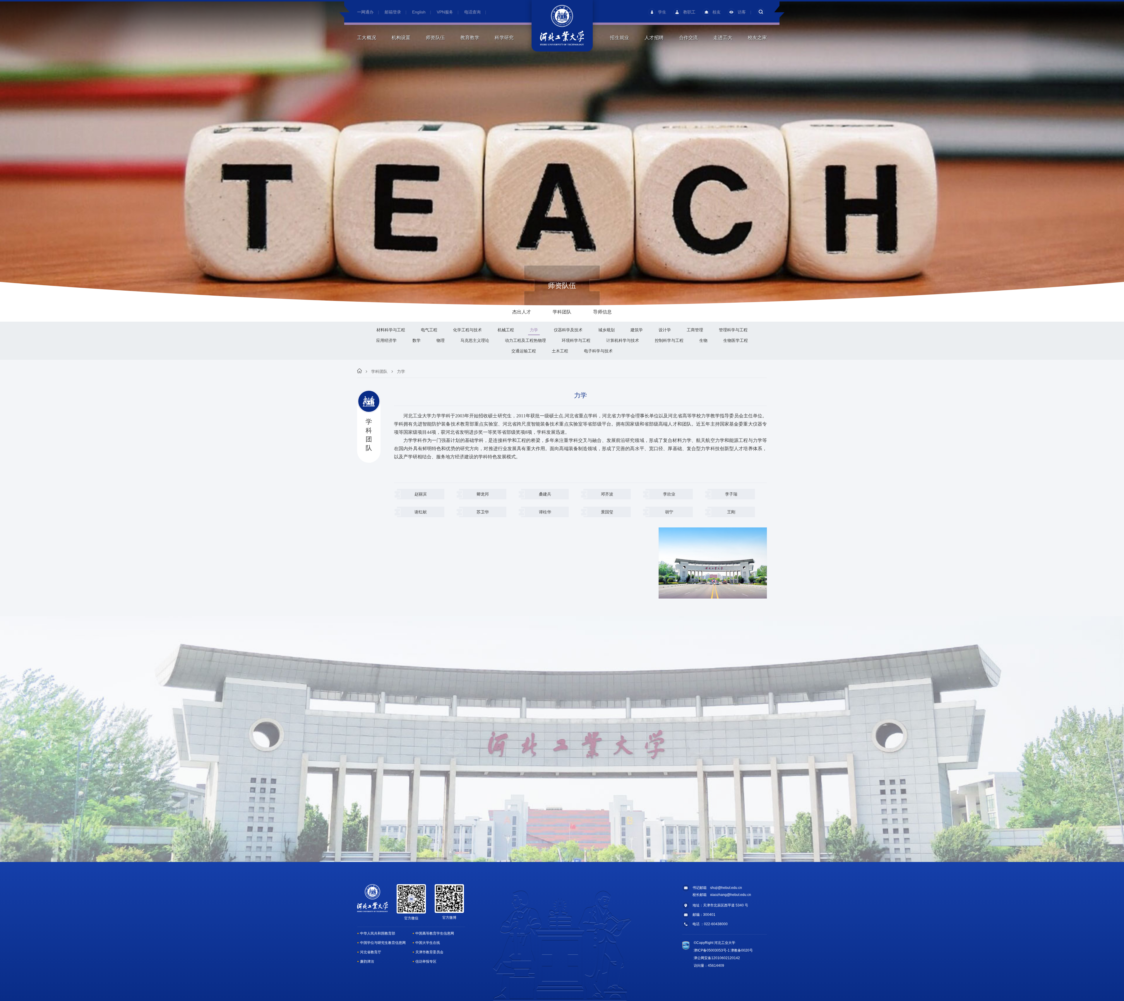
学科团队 (379, 371)
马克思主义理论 (474, 340)
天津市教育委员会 (429, 952)
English (419, 12)
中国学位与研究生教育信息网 (383, 943)
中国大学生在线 (427, 943)
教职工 (689, 12)
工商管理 (695, 330)
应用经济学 (386, 340)
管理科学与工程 (733, 330)
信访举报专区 (425, 961)
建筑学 (636, 330)
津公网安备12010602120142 (717, 958)
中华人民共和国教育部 (377, 933)
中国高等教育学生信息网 (434, 933)
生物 (703, 340)
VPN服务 (445, 12)
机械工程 (506, 330)
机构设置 (401, 37)
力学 (534, 330)
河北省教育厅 (370, 952)
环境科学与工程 (576, 340)
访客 (742, 12)
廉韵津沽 (367, 961)
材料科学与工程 (390, 330)
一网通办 (365, 12)
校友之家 (757, 37)
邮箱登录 (393, 12)
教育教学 (469, 37)
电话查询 (472, 12)
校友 (716, 12)
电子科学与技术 (598, 351)
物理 (440, 340)
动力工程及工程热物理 (525, 340)
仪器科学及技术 (568, 330)
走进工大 (722, 37)
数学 (416, 340)
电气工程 (429, 330)
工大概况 (366, 37)
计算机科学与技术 (622, 340)
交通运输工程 (523, 351)
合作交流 (688, 37)
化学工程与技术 (467, 330)
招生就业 (619, 37)
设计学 (665, 330)
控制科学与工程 (669, 340)
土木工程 (560, 351)
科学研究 (504, 37)
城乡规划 (606, 330)
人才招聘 (654, 37)
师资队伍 (435, 37)
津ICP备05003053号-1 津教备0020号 (723, 950)
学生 (662, 12)
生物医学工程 (735, 340)
